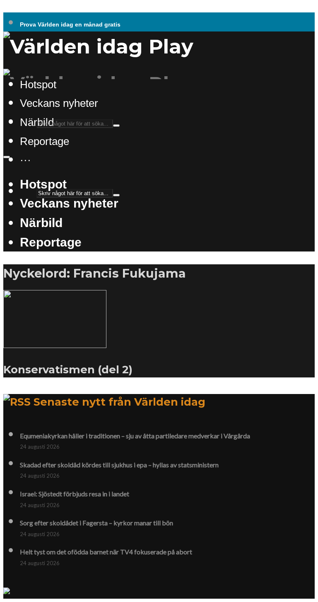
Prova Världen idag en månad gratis (70, 24)
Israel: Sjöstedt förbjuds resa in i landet (74, 494)
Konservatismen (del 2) (67, 369)
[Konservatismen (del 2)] (54, 343)
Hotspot (43, 184)
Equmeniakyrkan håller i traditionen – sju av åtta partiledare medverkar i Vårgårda (135, 436)
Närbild (41, 222)
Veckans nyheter (59, 103)
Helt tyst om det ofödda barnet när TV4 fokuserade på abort (106, 552)
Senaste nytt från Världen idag (119, 401)
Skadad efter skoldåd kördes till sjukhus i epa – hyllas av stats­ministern (119, 465)
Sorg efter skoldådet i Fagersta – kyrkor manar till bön (96, 523)
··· (25, 160)
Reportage (44, 141)
